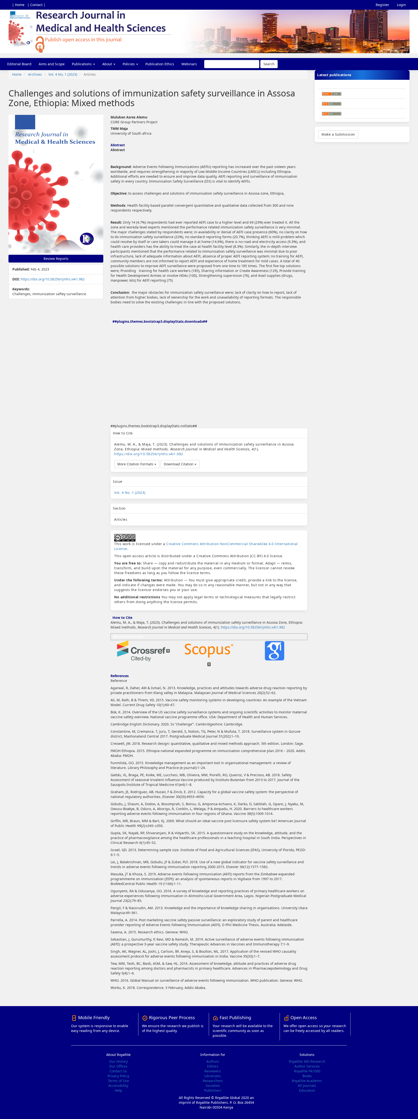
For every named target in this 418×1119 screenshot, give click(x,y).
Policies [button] (129, 64)
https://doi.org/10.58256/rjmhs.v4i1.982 (53, 279)
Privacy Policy (118, 1076)
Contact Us (118, 1071)
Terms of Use (118, 1080)
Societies (213, 1085)
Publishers (212, 1090)
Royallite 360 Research (307, 1061)
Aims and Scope (52, 64)
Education (307, 1090)
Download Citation (179, 464)
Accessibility (118, 1085)
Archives (35, 74)
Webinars (189, 64)
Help (118, 1090)
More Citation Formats (135, 464)
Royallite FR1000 (307, 1071)
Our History (118, 1061)
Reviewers (212, 1071)
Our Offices (118, 1066)
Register (382, 4)
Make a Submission (338, 134)
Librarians (212, 1076)
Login (401, 4)
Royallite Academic (307, 1080)
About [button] (107, 64)
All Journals (307, 1085)
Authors (212, 1061)
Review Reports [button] (56, 258)
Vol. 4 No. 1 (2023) (62, 74)
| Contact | (36, 4)
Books (307, 1076)
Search (269, 64)
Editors (212, 1066)
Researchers (213, 1080)
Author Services (307, 1066)
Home (17, 74)
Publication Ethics (159, 64)
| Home (18, 4)
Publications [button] (82, 64)
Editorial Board (19, 64)
